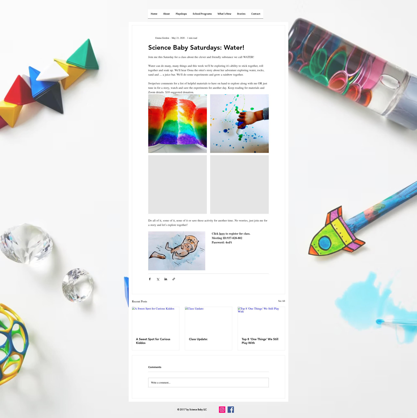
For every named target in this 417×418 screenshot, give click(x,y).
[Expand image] (177, 123)
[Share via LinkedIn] (165, 279)
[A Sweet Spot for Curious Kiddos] (155, 320)
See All (281, 300)
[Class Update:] (208, 320)
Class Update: (198, 339)
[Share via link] (173, 279)
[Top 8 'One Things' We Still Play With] (261, 320)
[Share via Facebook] (149, 279)
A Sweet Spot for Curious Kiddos (153, 341)
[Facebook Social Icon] (231, 409)
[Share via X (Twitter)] (157, 279)
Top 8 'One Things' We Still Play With (260, 341)
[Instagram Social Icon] (222, 409)
